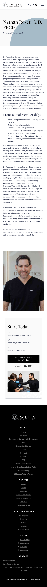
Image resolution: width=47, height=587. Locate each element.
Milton (23, 522)
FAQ (23, 460)
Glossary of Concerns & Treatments (23, 439)
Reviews (23, 491)
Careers (23, 456)
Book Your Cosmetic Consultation (23, 358)
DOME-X (23, 502)
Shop (23, 449)
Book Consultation (23, 463)
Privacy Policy (23, 470)
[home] (14, 5)
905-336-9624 (26, 366)
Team (23, 488)
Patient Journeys (23, 495)
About (23, 484)
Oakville (23, 519)
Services (23, 435)
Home (23, 432)
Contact (23, 453)
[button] (34, 4)
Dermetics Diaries (23, 446)
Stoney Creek (23, 529)
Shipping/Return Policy (23, 474)
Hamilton (23, 526)
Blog (23, 442)
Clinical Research (23, 498)
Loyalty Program (23, 505)
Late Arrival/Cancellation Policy (23, 467)
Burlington (23, 515)
